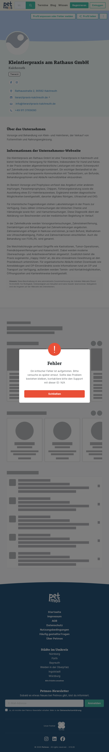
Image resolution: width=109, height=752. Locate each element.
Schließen (54, 393)
